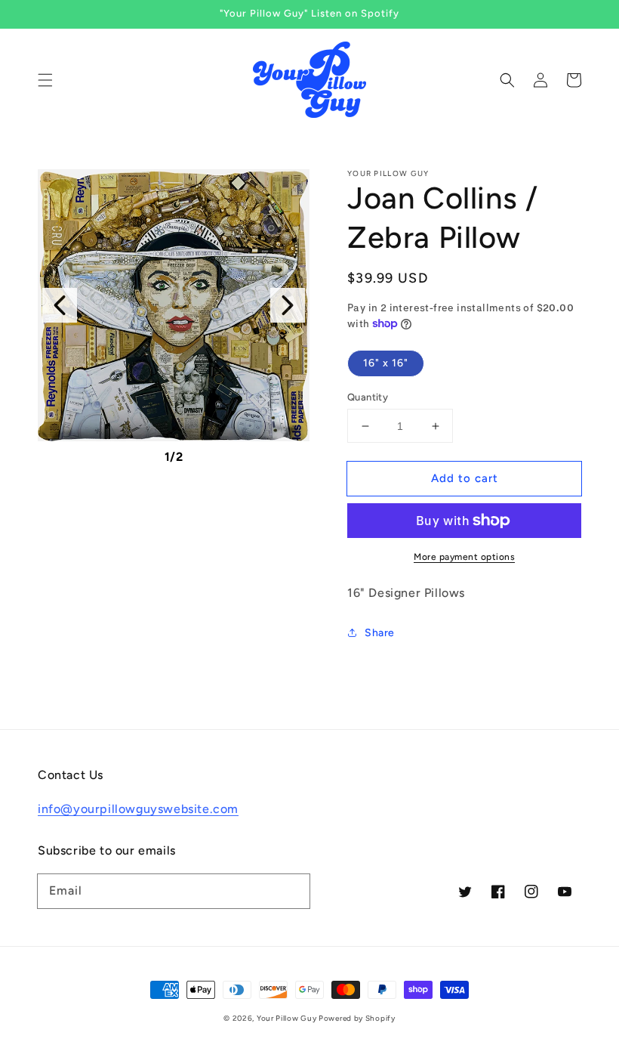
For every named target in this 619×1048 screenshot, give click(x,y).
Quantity (367, 397)
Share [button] (380, 632)
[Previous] (60, 305)
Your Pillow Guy (288, 1018)
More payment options (464, 557)
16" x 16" (385, 363)
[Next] (288, 305)
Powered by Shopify (357, 1018)
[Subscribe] (293, 890)
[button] (45, 80)
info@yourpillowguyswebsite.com (138, 809)
